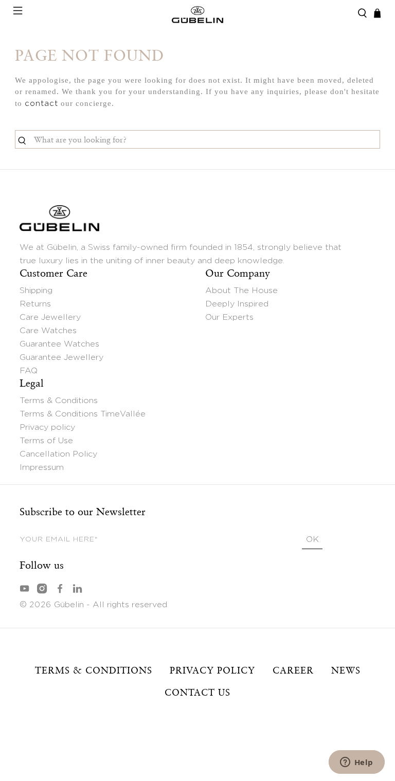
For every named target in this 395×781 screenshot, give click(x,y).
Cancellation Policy (58, 454)
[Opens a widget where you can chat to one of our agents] (356, 763)
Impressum (42, 467)
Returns (35, 304)
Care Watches (48, 330)
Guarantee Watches (59, 344)
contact (41, 103)
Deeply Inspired (236, 304)
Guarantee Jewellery (61, 357)
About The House (241, 290)
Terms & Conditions (59, 400)
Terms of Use (46, 441)
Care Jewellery (50, 317)
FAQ (29, 371)
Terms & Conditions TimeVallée (83, 414)
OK (312, 539)
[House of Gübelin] (197, 13)
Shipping (36, 290)
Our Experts (229, 317)
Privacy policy (47, 427)
